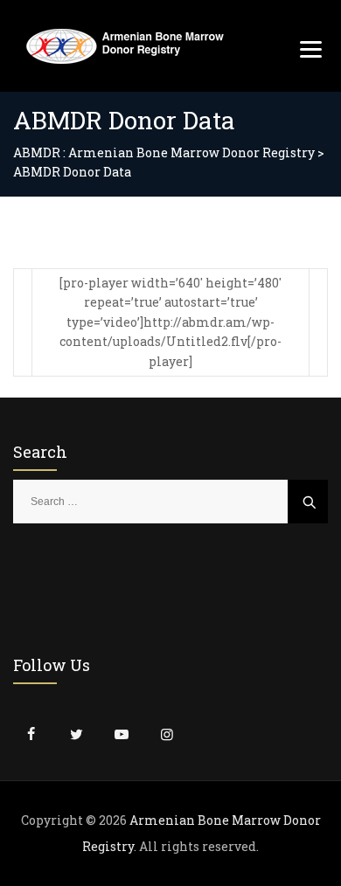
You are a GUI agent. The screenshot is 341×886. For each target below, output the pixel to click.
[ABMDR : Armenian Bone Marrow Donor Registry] (125, 46)
